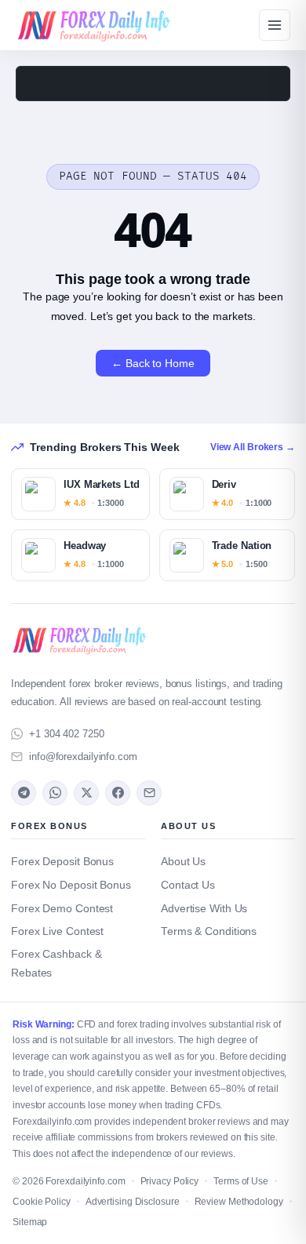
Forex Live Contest (57, 931)
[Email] (149, 793)
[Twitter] (86, 793)
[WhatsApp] (54, 793)
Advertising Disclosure (133, 1201)
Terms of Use (240, 1181)
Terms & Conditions (209, 931)
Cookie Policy (42, 1201)
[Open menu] (274, 25)
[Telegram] (23, 793)
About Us (183, 862)
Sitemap (30, 1222)
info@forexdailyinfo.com (83, 756)
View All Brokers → (252, 447)
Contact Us (188, 885)
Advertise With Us (204, 909)
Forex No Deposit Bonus (71, 885)
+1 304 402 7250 (66, 734)
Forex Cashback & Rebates (56, 963)
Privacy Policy (169, 1181)
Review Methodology (239, 1201)
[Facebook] (117, 793)
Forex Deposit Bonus (62, 862)
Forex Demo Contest (62, 909)
